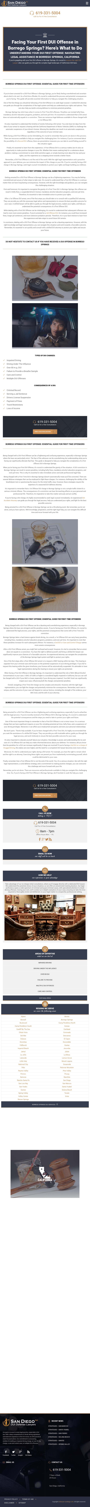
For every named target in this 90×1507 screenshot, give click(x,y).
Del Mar (23, 1036)
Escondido (67, 1042)
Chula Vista (23, 1032)
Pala (23, 1068)
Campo (67, 1026)
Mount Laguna (67, 1061)
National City (23, 1064)
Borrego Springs (67, 1020)
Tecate (66, 1093)
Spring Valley (23, 1093)
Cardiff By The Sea (23, 1029)
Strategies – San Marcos (58, 1426)
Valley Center (23, 1096)
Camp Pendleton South (23, 1026)
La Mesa (67, 1055)
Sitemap (22, 1503)
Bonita (67, 1017)
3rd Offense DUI (52, 213)
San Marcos (67, 1083)
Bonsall (23, 1020)
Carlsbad (67, 1029)
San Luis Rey (23, 1083)
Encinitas (23, 1042)
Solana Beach (67, 1090)
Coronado (67, 1032)
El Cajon (67, 1039)
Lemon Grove (67, 1058)
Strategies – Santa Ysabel (58, 1430)
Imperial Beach (23, 1048)
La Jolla (23, 1055)
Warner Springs (23, 1099)
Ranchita (67, 1077)
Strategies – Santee (56, 1440)
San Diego (67, 1080)
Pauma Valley (23, 1071)
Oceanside (67, 1064)
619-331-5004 (48, 13)
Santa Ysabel (67, 1087)
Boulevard (23, 1023)
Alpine (23, 1017)
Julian (67, 1052)
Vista (67, 1096)
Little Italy (23, 1061)
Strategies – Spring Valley (59, 1444)
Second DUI (22, 141)
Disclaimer (9, 1503)
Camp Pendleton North (67, 1023)
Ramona (23, 1077)
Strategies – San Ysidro (57, 1433)
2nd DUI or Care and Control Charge (68, 643)
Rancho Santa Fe (23, 1080)
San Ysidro (23, 1087)
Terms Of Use (28, 1499)
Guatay (66, 1045)
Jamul (23, 1052)
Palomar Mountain (67, 1068)
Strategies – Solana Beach (59, 1437)
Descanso (67, 1036)
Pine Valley (67, 1071)
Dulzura (23, 1039)
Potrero (23, 1074)
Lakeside (23, 1058)
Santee (23, 1090)
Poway (67, 1074)
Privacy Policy (11, 1499)
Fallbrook (23, 1045)
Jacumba (67, 1048)
